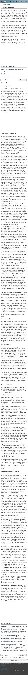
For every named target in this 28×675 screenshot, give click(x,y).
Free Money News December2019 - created (11, 644)
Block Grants (21, 462)
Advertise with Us (4, 669)
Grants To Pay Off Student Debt (9, 635)
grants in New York (18, 28)
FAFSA (11, 506)
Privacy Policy (4, 668)
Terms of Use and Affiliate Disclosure (8, 666)
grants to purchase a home (12, 429)
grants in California (6, 28)
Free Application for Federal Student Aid (11, 626)
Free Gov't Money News (7, 69)
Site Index (3, 664)
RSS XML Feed (4, 665)
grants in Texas (21, 27)
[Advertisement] (14, 55)
